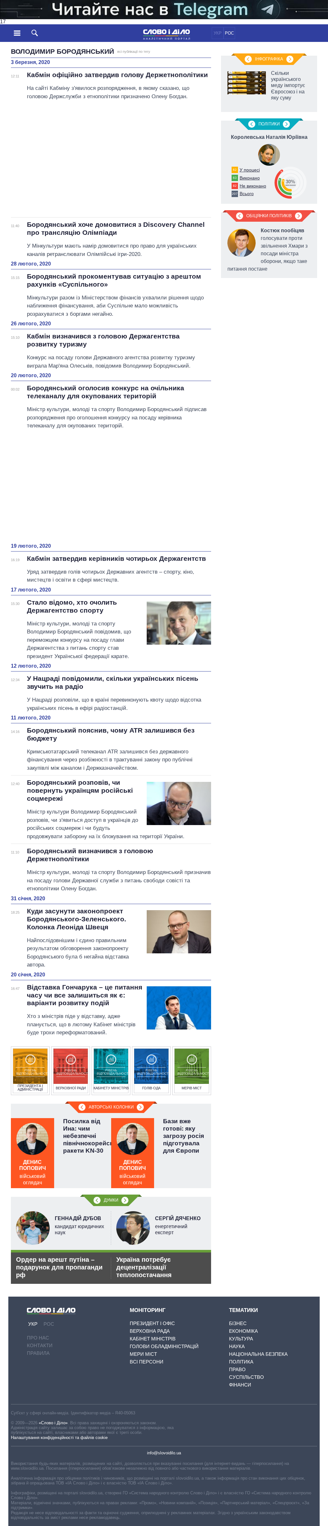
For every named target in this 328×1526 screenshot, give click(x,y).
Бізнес (238, 1323)
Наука (237, 1346)
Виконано (250, 177)
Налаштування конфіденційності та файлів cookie (59, 1437)
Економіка (243, 1331)
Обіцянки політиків (269, 215)
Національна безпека (258, 1354)
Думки (111, 1200)
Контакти (40, 1345)
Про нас (38, 1337)
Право (237, 1369)
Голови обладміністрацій (164, 1346)
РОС (229, 33)
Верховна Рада (150, 1331)
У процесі (250, 169)
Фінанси (240, 1384)
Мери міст (143, 1354)
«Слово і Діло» (53, 1422)
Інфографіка (269, 59)
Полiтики (269, 124)
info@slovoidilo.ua (164, 1452)
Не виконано (253, 185)
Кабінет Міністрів (153, 1338)
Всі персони (146, 1361)
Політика (241, 1361)
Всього (247, 193)
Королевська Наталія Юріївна (269, 137)
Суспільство (246, 1377)
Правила (38, 1353)
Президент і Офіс (152, 1323)
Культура (241, 1338)
